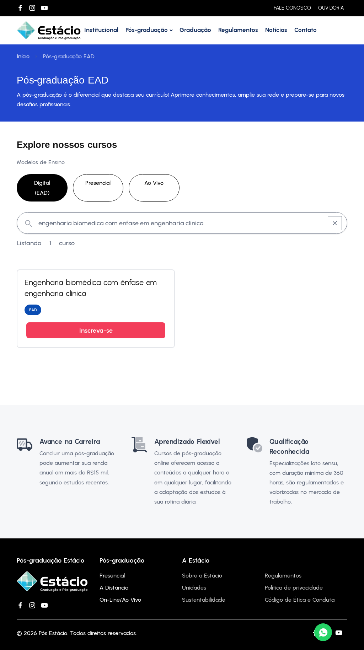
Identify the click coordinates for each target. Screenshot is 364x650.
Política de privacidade (294, 587)
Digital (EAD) (42, 187)
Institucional (101, 29)
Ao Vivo (154, 182)
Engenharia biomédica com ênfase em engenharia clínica (91, 288)
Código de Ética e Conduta (299, 599)
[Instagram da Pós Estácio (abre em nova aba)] (32, 8)
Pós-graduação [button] (146, 29)
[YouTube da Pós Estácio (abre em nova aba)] (44, 8)
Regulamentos (238, 29)
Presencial (98, 182)
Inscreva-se (96, 330)
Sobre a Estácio (202, 575)
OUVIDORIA (331, 8)
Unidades (194, 587)
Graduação (195, 29)
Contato (305, 29)
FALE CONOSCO (292, 8)
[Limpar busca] (335, 223)
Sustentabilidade (203, 599)
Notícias (276, 29)
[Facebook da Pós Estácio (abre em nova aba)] (20, 8)
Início (23, 56)
